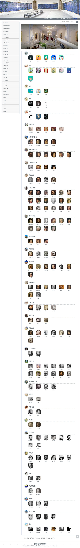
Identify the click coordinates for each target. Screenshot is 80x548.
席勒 (38, 448)
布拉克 (68, 461)
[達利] (53, 516)
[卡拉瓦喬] (45, 192)
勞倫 (54, 211)
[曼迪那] (53, 141)
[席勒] (38, 445)
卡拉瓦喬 (46, 196)
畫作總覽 (26, 538)
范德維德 (53, 196)
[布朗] (61, 287)
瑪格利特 (31, 519)
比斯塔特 (38, 532)
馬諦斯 (38, 507)
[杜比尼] (30, 353)
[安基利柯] (30, 141)
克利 (69, 440)
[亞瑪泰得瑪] (30, 307)
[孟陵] (53, 167)
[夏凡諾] (30, 320)
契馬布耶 (31, 132)
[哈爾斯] (45, 200)
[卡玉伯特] (38, 366)
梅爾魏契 (31, 461)
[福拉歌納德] (30, 220)
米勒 (69, 336)
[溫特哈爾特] (38, 307)
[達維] (38, 241)
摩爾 (54, 311)
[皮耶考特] (38, 253)
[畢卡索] (38, 457)
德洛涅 (46, 461)
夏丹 (46, 232)
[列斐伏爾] (45, 253)
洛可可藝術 (6, 40)
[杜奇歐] (38, 129)
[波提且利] (38, 141)
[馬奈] (53, 373)
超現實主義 (6, 94)
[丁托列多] (38, 179)
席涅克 (30, 402)
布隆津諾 (46, 183)
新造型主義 (6, 88)
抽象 (5, 108)
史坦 (69, 211)
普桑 (61, 211)
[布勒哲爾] (30, 167)
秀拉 (38, 402)
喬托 (46, 132)
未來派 (5, 85)
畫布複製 (52, 18)
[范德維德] (53, 192)
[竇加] (61, 373)
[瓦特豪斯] (30, 287)
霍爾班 (38, 170)
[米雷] (30, 294)
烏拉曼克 (31, 507)
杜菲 (46, 507)
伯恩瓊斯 (38, 290)
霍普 (54, 532)
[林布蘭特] (38, 192)
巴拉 (38, 481)
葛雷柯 (53, 183)
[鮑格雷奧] (30, 253)
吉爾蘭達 (46, 145)
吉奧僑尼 (38, 158)
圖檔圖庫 (46, 18)
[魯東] (45, 320)
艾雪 (61, 532)
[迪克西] (53, 287)
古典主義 (6, 54)
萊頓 (38, 298)
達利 (54, 519)
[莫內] (45, 373)
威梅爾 (30, 203)
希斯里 (61, 369)
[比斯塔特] (38, 529)
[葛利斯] (53, 457)
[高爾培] (30, 332)
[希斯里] (61, 366)
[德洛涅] (45, 457)
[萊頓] (38, 294)
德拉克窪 (46, 270)
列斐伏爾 (46, 257)
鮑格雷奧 (31, 257)
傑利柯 (61, 270)
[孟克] (30, 445)
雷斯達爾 (61, 196)
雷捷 (31, 468)
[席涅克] (30, 399)
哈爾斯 (46, 203)
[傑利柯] (61, 266)
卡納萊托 (46, 224)
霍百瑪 (53, 203)
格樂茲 (61, 224)
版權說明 (43, 538)
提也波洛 (53, 224)
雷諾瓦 (53, 369)
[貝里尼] (61, 154)
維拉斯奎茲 (30, 196)
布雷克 (53, 270)
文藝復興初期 (7, 25)
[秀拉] (38, 399)
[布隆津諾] (45, 179)
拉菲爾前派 (6, 51)
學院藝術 (6, 45)
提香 (69, 158)
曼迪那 (53, 145)
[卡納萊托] (45, 220)
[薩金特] (53, 332)
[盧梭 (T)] (38, 353)
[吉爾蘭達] (45, 141)
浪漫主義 (6, 48)
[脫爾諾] (68, 266)
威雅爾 (38, 428)
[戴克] (30, 208)
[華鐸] (53, 228)
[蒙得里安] (30, 490)
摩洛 (38, 323)
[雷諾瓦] (53, 366)
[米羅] (45, 516)
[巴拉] (38, 478)
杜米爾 (38, 336)
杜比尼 (30, 356)
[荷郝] (45, 208)
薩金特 (53, 336)
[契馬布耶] (30, 129)
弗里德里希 (30, 270)
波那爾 (30, 428)
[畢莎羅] (45, 366)
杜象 (46, 532)
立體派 (5, 83)
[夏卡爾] (38, 516)
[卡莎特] (38, 373)
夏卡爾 (38, 519)
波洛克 (46, 440)
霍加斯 (68, 224)
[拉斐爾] (53, 154)
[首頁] (18, 6)
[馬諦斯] (38, 503)
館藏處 (48, 538)
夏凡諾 (30, 323)
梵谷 (38, 389)
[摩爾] (53, 307)
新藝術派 (6, 74)
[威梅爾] (30, 200)
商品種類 (69, 18)
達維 (38, 244)
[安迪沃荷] (30, 529)
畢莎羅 (46, 369)
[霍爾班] (38, 167)
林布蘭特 (38, 196)
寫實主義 (6, 60)
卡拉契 (38, 203)
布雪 (38, 232)
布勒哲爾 (31, 170)
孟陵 (54, 170)
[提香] (68, 154)
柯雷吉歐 (31, 183)
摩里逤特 (31, 369)
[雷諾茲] (30, 228)
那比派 (5, 77)
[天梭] (45, 241)
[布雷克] (53, 266)
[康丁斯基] (38, 437)
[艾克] (53, 129)
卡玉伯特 (38, 369)
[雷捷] (30, 465)
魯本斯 (68, 196)
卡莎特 (38, 377)
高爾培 (30, 336)
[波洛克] (45, 437)
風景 (5, 103)
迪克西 (53, 290)
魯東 (46, 323)
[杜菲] (45, 503)
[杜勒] (45, 167)
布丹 (69, 377)
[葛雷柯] (53, 179)
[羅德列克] (30, 386)
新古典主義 (6, 42)
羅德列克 (31, 389)
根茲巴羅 (38, 224)
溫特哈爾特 (38, 311)
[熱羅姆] (53, 253)
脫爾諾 (68, 270)
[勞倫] (53, 208)
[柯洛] (61, 332)
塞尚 (46, 389)
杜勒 (46, 170)
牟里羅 (61, 203)
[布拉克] (68, 457)
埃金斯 (46, 336)
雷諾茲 (30, 232)
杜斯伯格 (38, 494)
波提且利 (38, 145)
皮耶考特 (38, 257)
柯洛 (61, 336)
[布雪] (38, 228)
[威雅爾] (38, 424)
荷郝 (46, 211)
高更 (54, 389)
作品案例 (57, 18)
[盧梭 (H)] (61, 437)
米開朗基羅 (30, 158)
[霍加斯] (68, 220)
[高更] (53, 386)
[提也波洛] (53, 220)
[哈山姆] (30, 373)
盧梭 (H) (61, 440)
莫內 (46, 377)
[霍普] (53, 529)
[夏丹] (45, 228)
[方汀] (30, 340)
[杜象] (45, 529)
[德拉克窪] (45, 266)
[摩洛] (38, 320)
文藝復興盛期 (7, 28)
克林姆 (30, 415)
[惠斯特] (68, 366)
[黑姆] (38, 208)
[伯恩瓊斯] (38, 287)
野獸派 (5, 91)
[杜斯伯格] (38, 490)
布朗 (61, 290)
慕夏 (38, 415)
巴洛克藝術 (6, 37)
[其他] (68, 529)
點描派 (5, 71)
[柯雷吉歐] (30, 179)
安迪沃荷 (31, 532)
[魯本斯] (68, 192)
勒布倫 (68, 203)
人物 (5, 100)
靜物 (5, 106)
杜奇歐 (38, 132)
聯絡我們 (53, 538)
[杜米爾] (38, 332)
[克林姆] (30, 411)
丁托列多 (38, 183)
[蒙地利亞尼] (30, 437)
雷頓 (46, 311)
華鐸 (54, 232)
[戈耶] (30, 274)
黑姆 (38, 211)
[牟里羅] (61, 200)
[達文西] (45, 154)
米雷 (31, 298)
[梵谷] (38, 386)
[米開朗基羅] (30, 154)
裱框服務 (37, 538)
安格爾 (30, 244)
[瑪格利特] (30, 516)
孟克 (31, 448)
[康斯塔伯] (38, 266)
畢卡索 (38, 461)
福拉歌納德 (30, 224)
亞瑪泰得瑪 (30, 311)
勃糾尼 (30, 481)
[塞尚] (45, 386)
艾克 (54, 132)
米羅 (46, 519)
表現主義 (6, 80)
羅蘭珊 (61, 461)
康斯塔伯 (38, 270)
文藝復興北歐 (7, 31)
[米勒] (68, 332)
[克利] (68, 437)
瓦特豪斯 (31, 290)
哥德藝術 (6, 22)
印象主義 (6, 65)
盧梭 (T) (38, 356)
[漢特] (68, 287)
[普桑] (61, 208)
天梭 (46, 244)
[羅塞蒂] (45, 287)
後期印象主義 (7, 68)
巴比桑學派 (6, 62)
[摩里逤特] (30, 366)
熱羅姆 (53, 257)
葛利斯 (53, 461)
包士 (61, 132)
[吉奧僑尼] (38, 154)
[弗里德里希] (30, 266)
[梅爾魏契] (30, 457)
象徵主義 (6, 57)
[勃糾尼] (30, 478)
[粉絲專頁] (75, 19)
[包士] (61, 129)
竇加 (61, 377)
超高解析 (32, 538)
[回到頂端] (77, 537)
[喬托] (45, 129)
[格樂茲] (61, 220)
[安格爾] (30, 241)
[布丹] (68, 373)
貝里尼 (61, 158)
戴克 (31, 211)
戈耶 (31, 277)
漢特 (69, 290)
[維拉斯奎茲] (30, 192)
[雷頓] (45, 307)
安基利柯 (31, 145)
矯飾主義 (6, 34)
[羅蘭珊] (61, 457)
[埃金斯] (45, 332)
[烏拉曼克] (30, 503)
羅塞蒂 (46, 290)
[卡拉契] (38, 200)
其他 (5, 97)
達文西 (46, 158)
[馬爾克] (53, 437)
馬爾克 (53, 440)
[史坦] (68, 208)
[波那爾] (30, 424)
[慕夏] (38, 411)
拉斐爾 (53, 158)
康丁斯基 (38, 440)
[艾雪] (61, 529)
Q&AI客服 (63, 18)
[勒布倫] (68, 200)
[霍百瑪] (53, 200)
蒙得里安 (31, 494)
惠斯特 (68, 369)
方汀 (31, 344)
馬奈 (54, 377)
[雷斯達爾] (61, 192)
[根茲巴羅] (38, 220)
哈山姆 (30, 377)
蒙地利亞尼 (30, 440)
